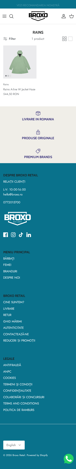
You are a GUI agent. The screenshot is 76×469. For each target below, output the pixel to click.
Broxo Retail (19, 455)
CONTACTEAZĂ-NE (16, 334)
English (11, 445)
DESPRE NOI (11, 277)
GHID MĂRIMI (12, 321)
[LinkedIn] (28, 234)
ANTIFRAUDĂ (12, 365)
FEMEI (7, 265)
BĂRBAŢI (8, 258)
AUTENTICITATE (13, 328)
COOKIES (9, 378)
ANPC (7, 371)
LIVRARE (8, 308)
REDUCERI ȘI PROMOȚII (19, 340)
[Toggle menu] (4, 16)
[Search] (13, 16)
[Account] (62, 16)
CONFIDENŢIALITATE (17, 390)
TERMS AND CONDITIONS (21, 403)
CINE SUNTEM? (13, 302)
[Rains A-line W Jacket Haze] (19, 62)
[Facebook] (5, 234)
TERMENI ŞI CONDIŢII (17, 384)
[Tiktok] (21, 234)
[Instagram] (13, 234)
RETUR (7, 315)
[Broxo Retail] (38, 16)
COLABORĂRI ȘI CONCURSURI (23, 397)
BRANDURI (10, 271)
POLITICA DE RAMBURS (18, 410)
